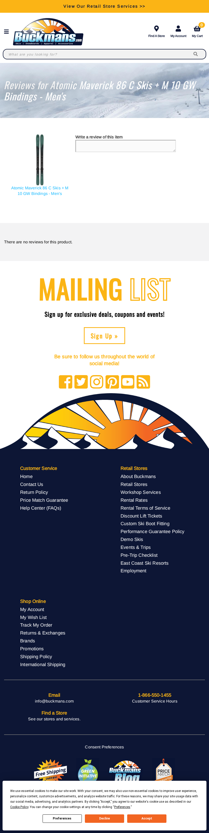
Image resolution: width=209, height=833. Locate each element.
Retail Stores (134, 484)
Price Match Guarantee (44, 500)
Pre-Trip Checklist (139, 555)
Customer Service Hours (154, 701)
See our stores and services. (54, 719)
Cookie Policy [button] (19, 807)
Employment (134, 570)
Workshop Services (141, 492)
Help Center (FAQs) (40, 508)
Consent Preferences (104, 747)
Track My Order (36, 625)
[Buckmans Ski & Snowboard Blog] (125, 772)
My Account (178, 36)
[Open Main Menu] (8, 32)
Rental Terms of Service (145, 508)
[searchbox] (196, 54)
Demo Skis (132, 539)
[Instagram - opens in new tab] (96, 382)
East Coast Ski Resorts (145, 563)
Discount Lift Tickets (141, 516)
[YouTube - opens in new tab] (128, 382)
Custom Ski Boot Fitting (145, 523)
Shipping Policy (36, 656)
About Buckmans (138, 476)
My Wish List (33, 617)
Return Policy (34, 492)
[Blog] (143, 382)
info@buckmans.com (54, 701)
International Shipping (43, 664)
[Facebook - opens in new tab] (65, 382)
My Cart (197, 30)
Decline (104, 818)
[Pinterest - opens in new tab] (112, 382)
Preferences (62, 818)
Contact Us (31, 484)
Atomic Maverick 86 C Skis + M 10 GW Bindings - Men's (40, 191)
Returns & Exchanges (42, 633)
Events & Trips (136, 547)
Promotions (32, 648)
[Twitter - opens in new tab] (81, 382)
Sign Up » (105, 335)
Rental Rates (134, 500)
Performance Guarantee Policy (152, 531)
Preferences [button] (122, 807)
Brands (27, 640)
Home (26, 476)
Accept (146, 818)
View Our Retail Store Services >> (104, 6)
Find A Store (156, 36)
